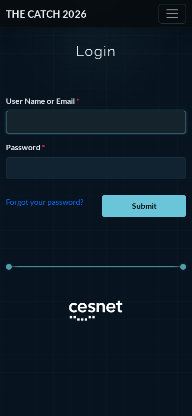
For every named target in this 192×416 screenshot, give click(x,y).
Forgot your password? (44, 201)
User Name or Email (40, 100)
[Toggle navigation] (172, 14)
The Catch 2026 (46, 14)
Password (23, 147)
